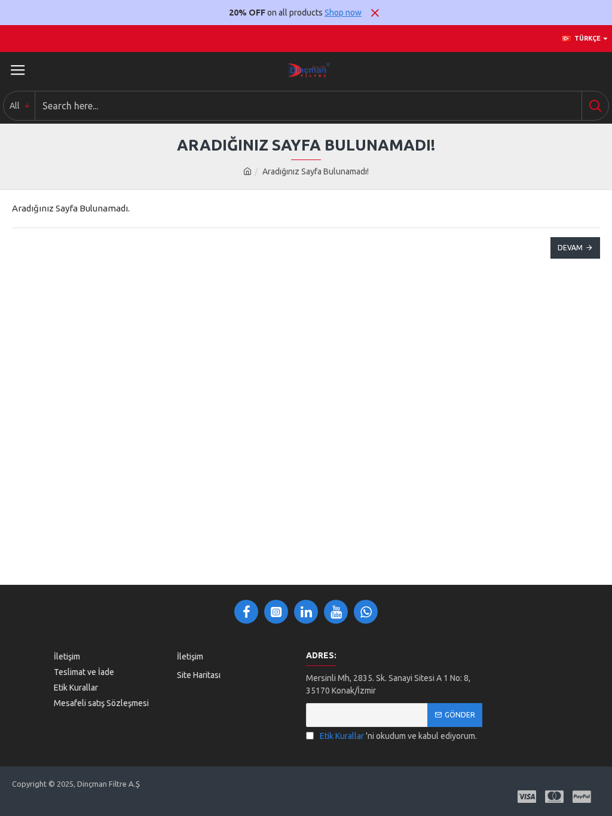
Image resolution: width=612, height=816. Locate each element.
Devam (570, 247)
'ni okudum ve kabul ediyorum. (398, 736)
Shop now (343, 12)
